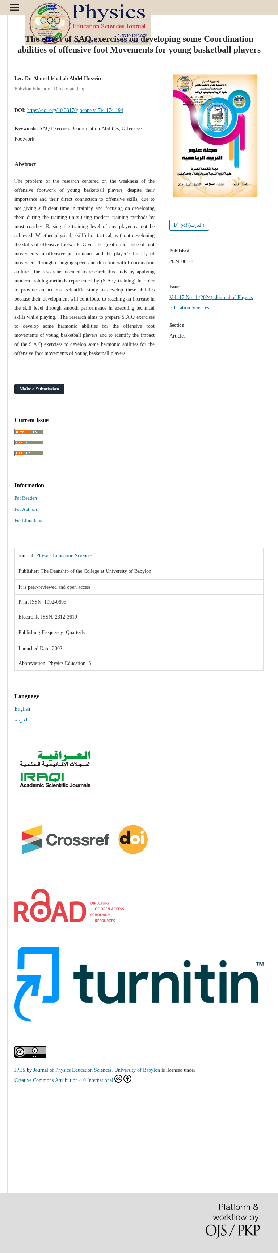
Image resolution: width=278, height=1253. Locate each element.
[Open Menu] (14, 7)
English (22, 708)
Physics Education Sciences (64, 555)
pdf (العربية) (192, 225)
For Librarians (28, 520)
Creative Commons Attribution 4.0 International (63, 1080)
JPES (19, 1069)
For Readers (26, 498)
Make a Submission (39, 388)
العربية (21, 719)
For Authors (26, 509)
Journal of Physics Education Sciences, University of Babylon (96, 1069)
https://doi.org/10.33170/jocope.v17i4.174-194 (75, 110)
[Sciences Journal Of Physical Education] (54, 787)
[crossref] (85, 862)
